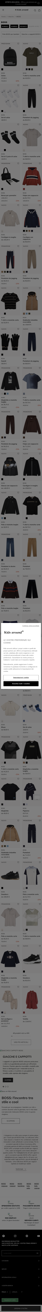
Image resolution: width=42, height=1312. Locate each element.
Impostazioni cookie (21, 677)
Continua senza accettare (30, 626)
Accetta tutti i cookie (21, 684)
